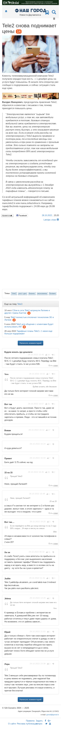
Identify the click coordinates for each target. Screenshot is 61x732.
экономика (42, 293)
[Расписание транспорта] (47, 13)
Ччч (55, 608)
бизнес (32, 293)
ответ (55, 365)
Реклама (21, 723)
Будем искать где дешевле (44, 387)
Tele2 (13, 293)
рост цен (22, 293)
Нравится (6, 216)
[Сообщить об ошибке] (58, 219)
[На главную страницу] (6, 11)
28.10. (47, 215)
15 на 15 (53, 501)
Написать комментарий (30, 343)
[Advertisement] (30, 254)
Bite (55, 532)
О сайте (12, 723)
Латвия (52, 293)
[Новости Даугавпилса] (31, 10)
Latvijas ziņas (50, 219)
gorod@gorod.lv (52, 715)
